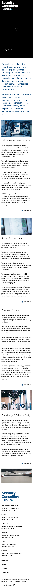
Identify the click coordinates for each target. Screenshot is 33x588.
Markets (4, 564)
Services (4, 560)
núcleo (24, 581)
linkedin (14, 585)
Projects (4, 568)
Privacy (11, 581)
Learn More (28, 211)
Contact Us (5, 572)
